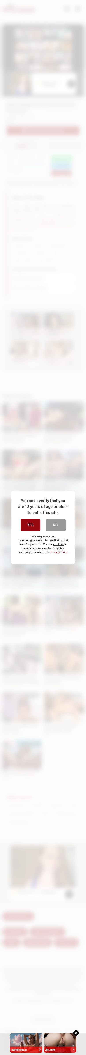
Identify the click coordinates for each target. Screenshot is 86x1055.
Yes (30, 525)
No (55, 525)
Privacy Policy (59, 552)
